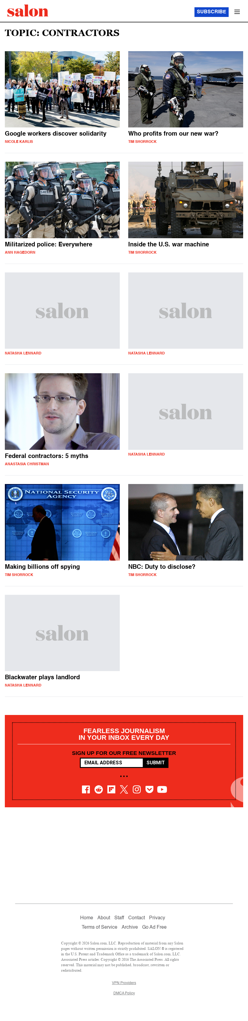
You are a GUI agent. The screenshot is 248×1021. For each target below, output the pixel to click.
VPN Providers (124, 983)
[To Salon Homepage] (27, 11)
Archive (130, 927)
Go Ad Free (154, 927)
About (103, 918)
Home (86, 918)
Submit (155, 763)
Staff (119, 918)
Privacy (157, 918)
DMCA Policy (124, 993)
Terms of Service (99, 927)
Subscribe (211, 12)
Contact (136, 918)
